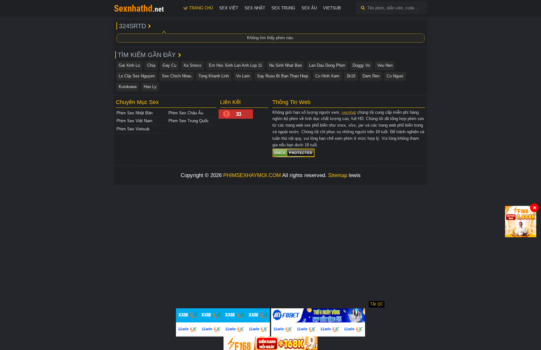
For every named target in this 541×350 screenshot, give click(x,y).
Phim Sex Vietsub (132, 129)
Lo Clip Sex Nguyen (137, 76)
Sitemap (337, 175)
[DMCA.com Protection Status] (293, 152)
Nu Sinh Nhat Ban (285, 65)
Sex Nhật (255, 8)
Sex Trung (283, 8)
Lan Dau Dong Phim (327, 65)
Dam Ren (371, 76)
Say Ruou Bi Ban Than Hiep (282, 76)
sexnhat (349, 112)
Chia (151, 65)
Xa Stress (192, 65)
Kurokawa (128, 86)
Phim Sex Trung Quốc (188, 120)
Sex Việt (228, 8)
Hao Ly (150, 86)
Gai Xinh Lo (129, 65)
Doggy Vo (361, 65)
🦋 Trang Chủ (198, 8)
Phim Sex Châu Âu (185, 113)
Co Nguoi (395, 76)
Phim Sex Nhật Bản (134, 113)
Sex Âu (309, 8)
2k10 (351, 76)
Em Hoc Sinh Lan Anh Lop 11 (235, 65)
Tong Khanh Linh (213, 76)
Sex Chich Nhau (176, 76)
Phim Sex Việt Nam (134, 120)
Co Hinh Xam (327, 76)
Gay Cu (169, 65)
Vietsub (332, 8)
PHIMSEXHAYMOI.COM (252, 175)
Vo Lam (243, 76)
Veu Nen (385, 65)
